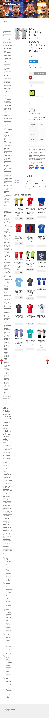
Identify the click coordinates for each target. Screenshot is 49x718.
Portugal (12, 19)
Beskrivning (16, 176)
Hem (4, 10)
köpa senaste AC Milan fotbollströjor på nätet (7, 492)
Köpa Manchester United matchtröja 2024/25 (6, 479)
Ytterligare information (16, 181)
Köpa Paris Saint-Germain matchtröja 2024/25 (7, 485)
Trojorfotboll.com (7, 710)
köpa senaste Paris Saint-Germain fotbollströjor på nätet (7, 532)
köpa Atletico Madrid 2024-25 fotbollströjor (7, 445)
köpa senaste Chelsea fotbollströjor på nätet (7, 507)
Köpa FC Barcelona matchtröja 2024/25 (7, 460)
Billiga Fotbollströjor (11, 4)
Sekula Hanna (8, 634)
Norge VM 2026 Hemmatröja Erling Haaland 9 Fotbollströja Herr (9, 616)
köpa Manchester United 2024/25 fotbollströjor (7, 474)
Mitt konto (18, 10)
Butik (8, 10)
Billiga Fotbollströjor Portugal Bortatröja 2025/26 (36, 154)
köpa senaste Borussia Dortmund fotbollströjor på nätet (7, 504)
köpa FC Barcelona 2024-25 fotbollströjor (7, 457)
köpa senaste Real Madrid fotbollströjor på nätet (7, 536)
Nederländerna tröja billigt (7, 547)
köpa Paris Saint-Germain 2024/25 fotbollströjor (7, 482)
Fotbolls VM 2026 (14, 15)
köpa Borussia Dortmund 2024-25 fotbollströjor (6, 451)
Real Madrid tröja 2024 (8, 550)
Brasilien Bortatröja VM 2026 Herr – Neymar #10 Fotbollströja (8, 639)
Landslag (8, 19)
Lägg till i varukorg (40, 73)
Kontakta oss (6, 15)
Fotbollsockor (36, 103)
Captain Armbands (37, 96)
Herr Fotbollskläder (37, 149)
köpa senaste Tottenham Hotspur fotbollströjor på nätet (7, 539)
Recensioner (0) (17, 185)
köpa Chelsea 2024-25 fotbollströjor (6, 454)
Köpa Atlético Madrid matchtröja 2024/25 (7, 448)
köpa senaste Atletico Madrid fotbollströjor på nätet (7, 500)
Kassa (13, 10)
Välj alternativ (19, 218)
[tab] (19, 177)
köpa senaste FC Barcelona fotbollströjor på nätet (7, 510)
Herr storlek (32, 65)
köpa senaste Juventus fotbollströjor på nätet (7, 515)
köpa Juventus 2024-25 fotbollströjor (7, 464)
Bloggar (31, 10)
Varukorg (25, 10)
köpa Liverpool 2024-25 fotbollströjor (6, 467)
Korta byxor (35, 113)
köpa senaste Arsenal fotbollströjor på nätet (7, 496)
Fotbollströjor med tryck (7, 425)
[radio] (30, 67)
